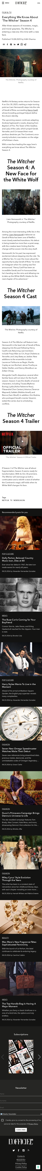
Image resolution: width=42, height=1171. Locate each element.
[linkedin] (14, 45)
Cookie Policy (21, 1167)
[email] (4, 45)
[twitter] (18, 45)
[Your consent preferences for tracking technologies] (38, 1167)
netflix (5, 500)
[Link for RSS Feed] (28, 1151)
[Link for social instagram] (23, 1151)
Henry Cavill (32, 110)
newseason (19, 500)
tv (11, 500)
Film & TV (6, 12)
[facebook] (7, 45)
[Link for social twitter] (14, 1151)
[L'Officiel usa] (21, 3)
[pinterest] (11, 45)
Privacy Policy (33, 1124)
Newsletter (21, 1160)
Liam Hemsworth (16, 234)
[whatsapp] (22, 45)
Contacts (21, 1156)
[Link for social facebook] (18, 1151)
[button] (39, 1057)
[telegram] (25, 45)
